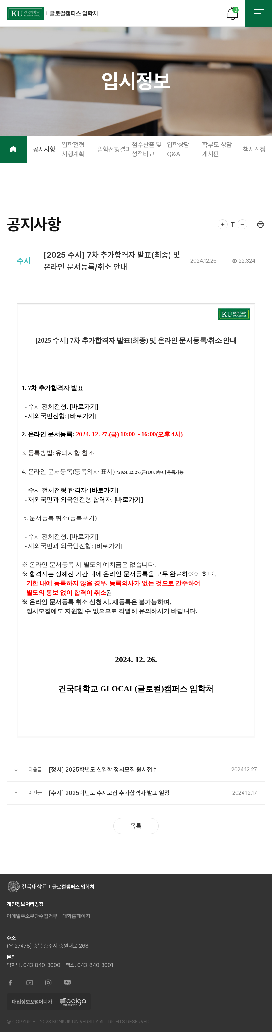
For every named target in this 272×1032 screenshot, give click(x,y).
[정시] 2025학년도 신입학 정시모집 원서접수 (103, 769)
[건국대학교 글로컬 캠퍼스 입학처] (52, 13)
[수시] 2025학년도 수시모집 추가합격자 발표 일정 (109, 792)
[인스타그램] (48, 983)
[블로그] (67, 983)
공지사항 (44, 149)
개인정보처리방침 (25, 904)
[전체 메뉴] (258, 13)
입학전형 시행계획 (73, 149)
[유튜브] (30, 983)
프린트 (260, 224)
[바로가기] (84, 406)
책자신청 (254, 149)
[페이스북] (11, 983)
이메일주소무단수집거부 (32, 916)
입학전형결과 (114, 149)
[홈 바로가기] (13, 149)
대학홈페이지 (76, 916)
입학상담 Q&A (178, 149)
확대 (223, 224)
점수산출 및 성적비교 (147, 149)
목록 (136, 825)
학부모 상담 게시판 (217, 149)
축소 (242, 224)
